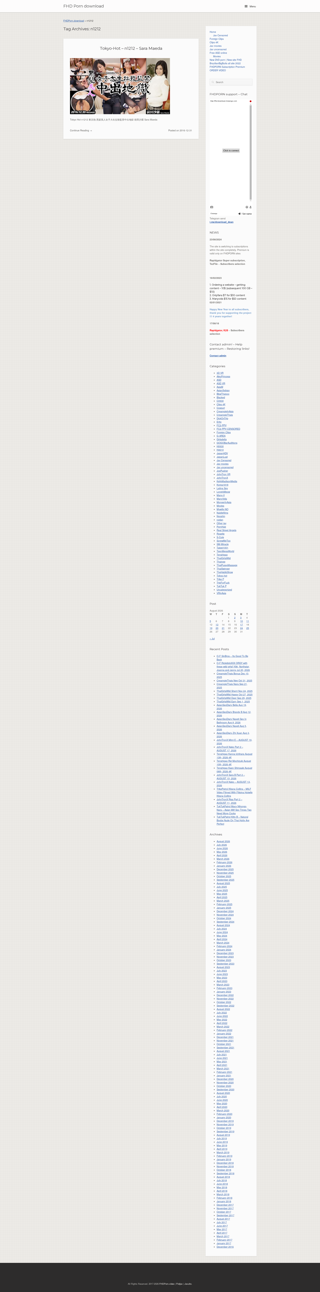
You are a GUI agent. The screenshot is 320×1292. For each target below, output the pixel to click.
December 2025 (225, 869)
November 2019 (225, 1124)
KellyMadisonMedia (227, 481)
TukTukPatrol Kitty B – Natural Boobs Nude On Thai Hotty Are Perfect (233, 820)
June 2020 (222, 1100)
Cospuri (221, 407)
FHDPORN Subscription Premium (227, 66)
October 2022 (224, 1002)
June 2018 (222, 1183)
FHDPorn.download (73, 20)
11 (247, 621)
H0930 (220, 446)
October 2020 (224, 1086)
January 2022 (224, 1033)
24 (241, 628)
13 (217, 624)
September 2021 (225, 1047)
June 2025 (222, 890)
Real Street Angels (226, 530)
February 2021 (224, 1072)
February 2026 (224, 862)
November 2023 (225, 956)
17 (241, 624)
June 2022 (222, 1016)
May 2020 (222, 1103)
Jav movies (216, 45)
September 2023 (225, 963)
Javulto (188, 1283)
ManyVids (222, 498)
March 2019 (223, 1152)
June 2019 (222, 1142)
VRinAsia (221, 593)
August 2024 (223, 925)
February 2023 (224, 988)
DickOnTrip (222, 418)
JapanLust (222, 456)
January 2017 (224, 1243)
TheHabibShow (225, 572)
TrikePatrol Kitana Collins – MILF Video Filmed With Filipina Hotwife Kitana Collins (234, 792)
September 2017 (225, 1215)
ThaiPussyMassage (227, 565)
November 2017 (225, 1208)
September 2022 (225, 1005)
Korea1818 (222, 484)
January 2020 (224, 1117)
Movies (217, 56)
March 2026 (223, 858)
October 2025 (224, 876)
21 (223, 628)
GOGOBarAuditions (227, 442)
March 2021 (223, 1068)
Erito (219, 421)
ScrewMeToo (223, 540)
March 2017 (223, 1236)
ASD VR (221, 383)
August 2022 (223, 1009)
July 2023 (222, 970)
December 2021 (225, 1037)
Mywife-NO (222, 509)
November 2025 (225, 872)
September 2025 (225, 879)
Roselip (220, 533)
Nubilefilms (222, 512)
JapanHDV (222, 453)
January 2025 (224, 907)
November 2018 (225, 1166)
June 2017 (222, 1225)
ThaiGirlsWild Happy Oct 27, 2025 (234, 694)
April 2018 (222, 1190)
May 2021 (222, 1061)
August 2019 (223, 1135)
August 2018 (223, 1176)
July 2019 (222, 1138)
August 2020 (223, 1093)
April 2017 (222, 1232)
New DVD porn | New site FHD (226, 59)
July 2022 (222, 1012)
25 (247, 628)
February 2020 (224, 1114)
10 (241, 621)
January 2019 (224, 1159)
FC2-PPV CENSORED (228, 428)
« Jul (212, 638)
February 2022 (224, 1030)
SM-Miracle (223, 544)
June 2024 (222, 932)
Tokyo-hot (222, 575)
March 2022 (223, 1026)
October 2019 (224, 1128)
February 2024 (224, 946)
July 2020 (222, 1096)
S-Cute (220, 537)
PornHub (221, 526)
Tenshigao (222, 554)
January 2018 (224, 1201)
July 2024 (222, 928)
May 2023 (222, 977)
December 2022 (225, 995)
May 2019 (222, 1145)
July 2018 (222, 1180)
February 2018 (224, 1197)
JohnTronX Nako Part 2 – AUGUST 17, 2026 (230, 748)
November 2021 (225, 1040)
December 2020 (225, 1079)
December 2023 (225, 953)
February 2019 (224, 1156)
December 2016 (225, 1246)
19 (211, 628)
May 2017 (222, 1229)
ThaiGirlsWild (224, 558)
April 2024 (222, 939)
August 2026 (223, 841)
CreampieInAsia (225, 411)
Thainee (221, 561)
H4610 (220, 449)
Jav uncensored (218, 49)
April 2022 (222, 1023)
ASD (219, 380)
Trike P (220, 579)
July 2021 (222, 1054)
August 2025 (223, 883)
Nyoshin (221, 516)
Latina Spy (222, 488)
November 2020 (225, 1082)
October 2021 (224, 1044)
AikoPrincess (223, 376)
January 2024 (224, 949)
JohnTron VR (223, 474)
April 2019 (222, 1149)
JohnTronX (222, 477)
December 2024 (225, 911)
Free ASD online (218, 52)
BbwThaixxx (223, 393)
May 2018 (222, 1187)
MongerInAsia (224, 502)
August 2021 (223, 1051)
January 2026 (224, 865)
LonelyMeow (223, 491)
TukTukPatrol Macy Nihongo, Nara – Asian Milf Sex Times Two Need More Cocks (234, 810)
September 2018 (225, 1173)
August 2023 (223, 967)
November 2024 (225, 914)
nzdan (220, 519)
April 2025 (222, 897)
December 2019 (225, 1121)
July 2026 (222, 844)
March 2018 (223, 1194)
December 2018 (225, 1162)
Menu (252, 6)
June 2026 (222, 848)
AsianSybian (223, 390)
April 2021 (222, 1065)
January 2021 (224, 1075)
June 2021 (222, 1058)
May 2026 (222, 851)
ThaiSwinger (223, 568)
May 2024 (222, 935)
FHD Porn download (83, 6)
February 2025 (224, 904)
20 (217, 628)
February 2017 (224, 1239)
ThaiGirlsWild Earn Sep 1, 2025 (233, 701)
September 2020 (225, 1089)
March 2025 (223, 900)
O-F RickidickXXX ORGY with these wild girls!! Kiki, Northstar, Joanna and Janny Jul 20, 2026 (233, 666)
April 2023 (222, 981)
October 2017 (224, 1211)
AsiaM (220, 386)
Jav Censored (220, 35)
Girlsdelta (222, 439)
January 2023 (224, 991)
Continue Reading (81, 130)
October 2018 (224, 1169)
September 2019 (225, 1131)
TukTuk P (221, 586)
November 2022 (225, 998)
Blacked (221, 397)
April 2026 (222, 855)
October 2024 (224, 918)
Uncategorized (224, 589)
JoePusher (222, 470)
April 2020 (222, 1107)
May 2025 (222, 893)
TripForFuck (223, 582)
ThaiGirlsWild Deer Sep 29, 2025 (234, 698)
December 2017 (225, 1204)
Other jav (221, 523)
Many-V (221, 495)
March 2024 (223, 942)
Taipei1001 (222, 547)
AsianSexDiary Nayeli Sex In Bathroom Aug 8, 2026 (231, 720)
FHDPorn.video (166, 1283)
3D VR (220, 373)
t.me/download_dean (222, 222)
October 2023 (224, 960)
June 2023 (222, 974)
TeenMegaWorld (225, 551)
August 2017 (223, 1218)
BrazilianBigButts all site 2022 (225, 63)
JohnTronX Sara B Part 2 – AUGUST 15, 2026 (231, 776)
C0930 (220, 400)
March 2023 (223, 984)
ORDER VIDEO (218, 70)
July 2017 (222, 1222)
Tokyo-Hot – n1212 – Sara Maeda (131, 48)
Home (213, 31)
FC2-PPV (221, 425)
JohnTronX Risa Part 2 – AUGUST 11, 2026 (229, 801)
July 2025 (222, 886)
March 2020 (223, 1110)
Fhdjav (179, 1283)
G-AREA (221, 435)
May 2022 (222, 1019)
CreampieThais (225, 414)
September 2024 (225, 921)
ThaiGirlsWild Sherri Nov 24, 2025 (234, 691)
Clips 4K (214, 42)
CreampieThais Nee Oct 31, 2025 (234, 680)
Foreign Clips (217, 38)
